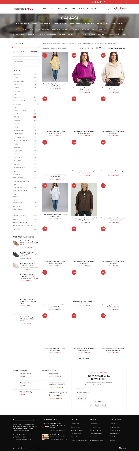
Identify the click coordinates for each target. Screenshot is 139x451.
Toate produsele (95, 423)
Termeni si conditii (76, 430)
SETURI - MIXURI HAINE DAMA (22, 226)
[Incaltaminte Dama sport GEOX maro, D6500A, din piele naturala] (16, 244)
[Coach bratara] (45, 376)
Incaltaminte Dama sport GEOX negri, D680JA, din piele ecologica (29, 254)
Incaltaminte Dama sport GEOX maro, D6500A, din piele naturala (29, 242)
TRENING (17, 164)
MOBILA (15, 197)
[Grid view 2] (97, 48)
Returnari (74, 437)
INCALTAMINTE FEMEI (20, 191)
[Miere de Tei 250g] (16, 376)
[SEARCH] (36, 61)
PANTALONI (18, 151)
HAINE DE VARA (19, 130)
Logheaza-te (113, 423)
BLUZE (16, 113)
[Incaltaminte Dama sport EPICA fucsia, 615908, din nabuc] (16, 306)
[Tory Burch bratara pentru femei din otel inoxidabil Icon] (45, 385)
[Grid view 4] (104, 48)
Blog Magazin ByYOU (96, 440)
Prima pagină (45, 48)
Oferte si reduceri (95, 430)
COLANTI (17, 124)
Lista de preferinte (115, 430)
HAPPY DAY (16, 174)
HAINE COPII (17, 97)
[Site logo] (23, 8)
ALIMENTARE (17, 74)
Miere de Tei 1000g (26, 392)
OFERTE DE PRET (18, 203)
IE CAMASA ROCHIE (20, 137)
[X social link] (92, 2)
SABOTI (15, 219)
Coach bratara (53, 373)
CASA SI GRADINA (18, 81)
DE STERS (16, 88)
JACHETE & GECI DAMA (21, 140)
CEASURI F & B (17, 84)
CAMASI (16, 117)
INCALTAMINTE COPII (20, 187)
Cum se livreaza (75, 427)
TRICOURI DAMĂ (19, 167)
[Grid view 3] (100, 48)
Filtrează (34, 51)
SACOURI (17, 157)
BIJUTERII (16, 78)
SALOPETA (17, 161)
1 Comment (62, 430)
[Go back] (58, 18)
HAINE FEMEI (17, 104)
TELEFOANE (16, 229)
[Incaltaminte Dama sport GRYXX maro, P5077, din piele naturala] (16, 324)
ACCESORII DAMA (20, 110)
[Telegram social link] (100, 2)
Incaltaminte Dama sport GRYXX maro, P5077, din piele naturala (29, 318)
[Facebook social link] (90, 2)
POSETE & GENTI (18, 209)
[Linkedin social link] (98, 2)
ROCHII (16, 154)
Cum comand (75, 423)
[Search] (111, 9)
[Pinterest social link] (95, 2)
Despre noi (112, 440)
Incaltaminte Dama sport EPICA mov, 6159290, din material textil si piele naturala (29, 276)
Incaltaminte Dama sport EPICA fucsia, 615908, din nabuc (28, 301)
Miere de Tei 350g (25, 383)
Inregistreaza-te (115, 427)
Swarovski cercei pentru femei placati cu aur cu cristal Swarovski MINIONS (58, 394)
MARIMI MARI (18, 147)
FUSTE (16, 127)
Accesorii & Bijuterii (96, 433)
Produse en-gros (95, 427)
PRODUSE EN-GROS (19, 215)
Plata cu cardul (114, 433)
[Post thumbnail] (45, 427)
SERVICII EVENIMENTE (20, 222)
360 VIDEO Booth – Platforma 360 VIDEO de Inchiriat (57, 425)
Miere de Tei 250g (25, 373)
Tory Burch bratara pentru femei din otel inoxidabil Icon (57, 383)
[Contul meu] (108, 9)
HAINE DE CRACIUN (19, 100)
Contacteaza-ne (115, 437)
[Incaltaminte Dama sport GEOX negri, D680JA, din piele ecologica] (16, 255)
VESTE (16, 171)
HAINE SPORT (18, 134)
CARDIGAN (17, 120)
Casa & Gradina (95, 437)
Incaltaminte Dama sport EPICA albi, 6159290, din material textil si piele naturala (29, 265)
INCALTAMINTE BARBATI (21, 181)
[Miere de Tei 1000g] (16, 394)
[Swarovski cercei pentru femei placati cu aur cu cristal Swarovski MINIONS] (45, 395)
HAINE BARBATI (18, 91)
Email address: (80, 389)
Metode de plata (76, 433)
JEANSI (16, 144)
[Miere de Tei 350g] (16, 385)
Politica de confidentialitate (79, 440)
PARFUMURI (16, 206)
